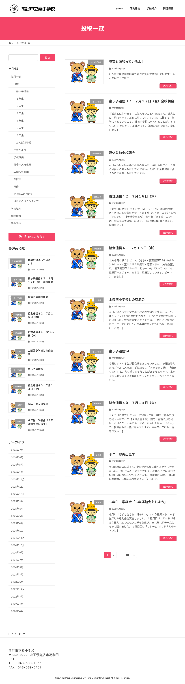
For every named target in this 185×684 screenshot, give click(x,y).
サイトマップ (18, 634)
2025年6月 (17, 508)
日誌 (16, 83)
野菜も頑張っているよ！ (127, 62)
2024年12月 (18, 530)
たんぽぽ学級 (23, 142)
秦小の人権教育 (22, 164)
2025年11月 (18, 486)
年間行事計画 (21, 171)
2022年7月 (17, 596)
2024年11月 (18, 537)
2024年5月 (17, 567)
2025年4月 (17, 523)
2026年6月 (17, 457)
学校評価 (19, 157)
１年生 (20, 98)
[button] (31, 237)
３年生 (20, 113)
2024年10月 (18, 545)
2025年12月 (18, 479)
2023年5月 (17, 581)
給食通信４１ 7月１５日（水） (132, 248)
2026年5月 (17, 464)
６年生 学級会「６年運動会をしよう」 (138, 502)
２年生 (20, 105)
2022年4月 (17, 603)
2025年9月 (17, 501)
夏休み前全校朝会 (122, 153)
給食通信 (16, 223)
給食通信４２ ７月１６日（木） (133, 196)
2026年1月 (17, 472)
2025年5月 (17, 515)
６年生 (20, 135)
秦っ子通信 (22, 91)
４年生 (20, 120)
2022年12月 (18, 589)
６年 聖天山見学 (122, 454)
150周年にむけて (23, 193)
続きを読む (168, 85)
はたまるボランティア (26, 201)
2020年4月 (17, 611)
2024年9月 (17, 552)
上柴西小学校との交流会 (127, 299)
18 (127, 555)
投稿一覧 (16, 76)
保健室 (17, 179)
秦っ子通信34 (119, 351)
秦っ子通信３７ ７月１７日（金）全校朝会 (141, 101)
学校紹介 (16, 208)
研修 (16, 186)
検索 (48, 57)
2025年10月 (18, 493)
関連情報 (16, 215)
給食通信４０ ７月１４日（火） (133, 403)
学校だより (20, 149)
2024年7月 (17, 559)
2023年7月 (17, 574)
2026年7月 (17, 449)
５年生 (20, 127)
